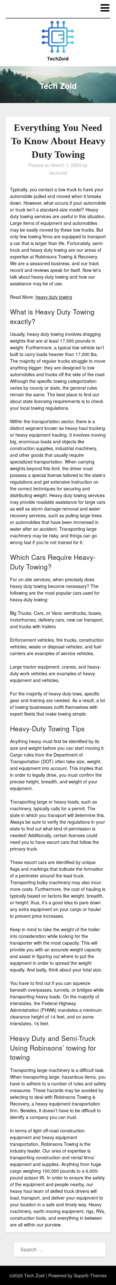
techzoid (58, 172)
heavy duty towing (53, 297)
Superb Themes (90, 1275)
